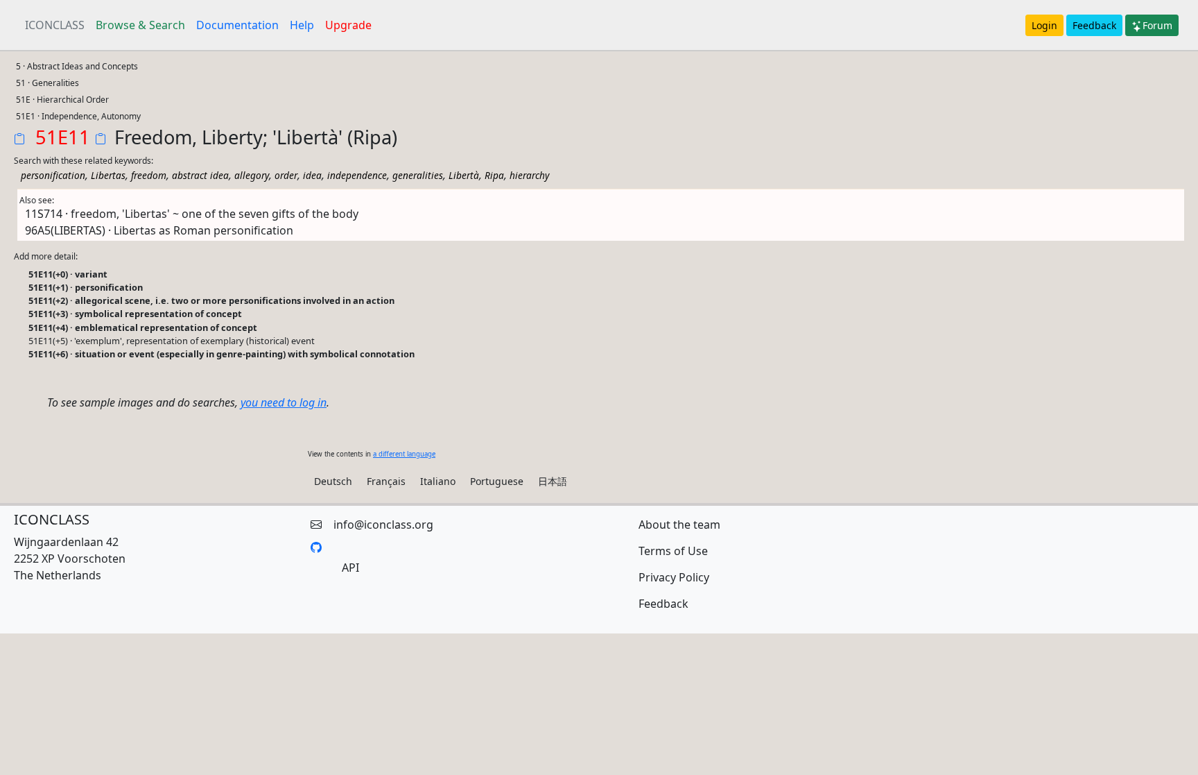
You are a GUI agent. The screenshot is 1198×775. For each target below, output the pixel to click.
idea (312, 175)
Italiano (437, 481)
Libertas (108, 175)
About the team (679, 524)
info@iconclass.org (383, 524)
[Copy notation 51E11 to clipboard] (22, 140)
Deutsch (333, 481)
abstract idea (200, 175)
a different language (404, 454)
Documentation (237, 25)
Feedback (1094, 25)
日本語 (552, 481)
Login (1044, 25)
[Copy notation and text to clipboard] (103, 140)
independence (357, 175)
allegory (251, 175)
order (286, 175)
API (350, 567)
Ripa (494, 175)
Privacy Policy (674, 577)
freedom (148, 175)
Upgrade (348, 25)
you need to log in (284, 402)
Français (386, 481)
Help (302, 25)
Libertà (464, 175)
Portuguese (496, 481)
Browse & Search (140, 25)
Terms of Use (673, 551)
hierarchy (529, 175)
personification (53, 175)
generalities (417, 175)
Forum (1157, 25)
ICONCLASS (55, 25)
